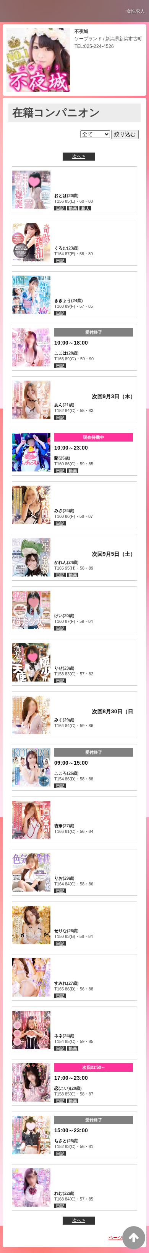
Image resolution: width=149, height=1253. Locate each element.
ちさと (60, 1140)
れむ (58, 1193)
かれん (60, 562)
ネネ (58, 1035)
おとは (60, 195)
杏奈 (58, 825)
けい (58, 615)
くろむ (60, 248)
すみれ (60, 983)
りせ (58, 668)
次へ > (78, 156)
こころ (60, 773)
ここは (60, 353)
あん (58, 404)
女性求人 (135, 11)
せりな (60, 930)
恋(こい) (62, 1088)
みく (58, 720)
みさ (58, 510)
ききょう (62, 300)
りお (58, 878)
